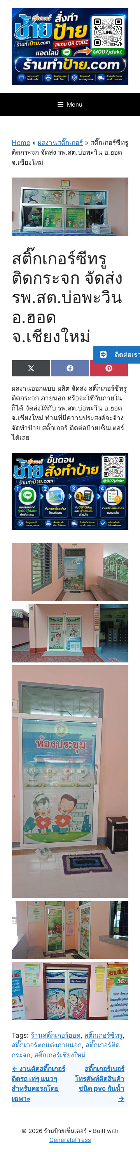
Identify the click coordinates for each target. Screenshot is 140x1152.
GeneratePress (70, 1139)
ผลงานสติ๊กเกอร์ (60, 143)
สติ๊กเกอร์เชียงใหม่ (60, 1055)
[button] (116, 355)
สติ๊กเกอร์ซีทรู (103, 1035)
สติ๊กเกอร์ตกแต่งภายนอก (47, 1045)
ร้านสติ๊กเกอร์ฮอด (55, 1035)
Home (21, 143)
